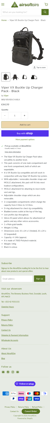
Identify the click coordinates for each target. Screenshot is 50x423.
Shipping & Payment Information (14, 335)
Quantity (4, 110)
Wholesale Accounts (9, 340)
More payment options (25, 139)
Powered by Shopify (25, 418)
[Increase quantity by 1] (24, 115)
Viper (6, 95)
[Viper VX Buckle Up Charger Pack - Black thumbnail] (5, 77)
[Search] (45, 12)
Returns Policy (7, 325)
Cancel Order (31, 411)
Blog (3, 358)
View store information (13, 152)
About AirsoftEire (8, 353)
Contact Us (6, 330)
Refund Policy (37, 407)
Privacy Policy (7, 320)
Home (4, 20)
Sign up (39, 278)
